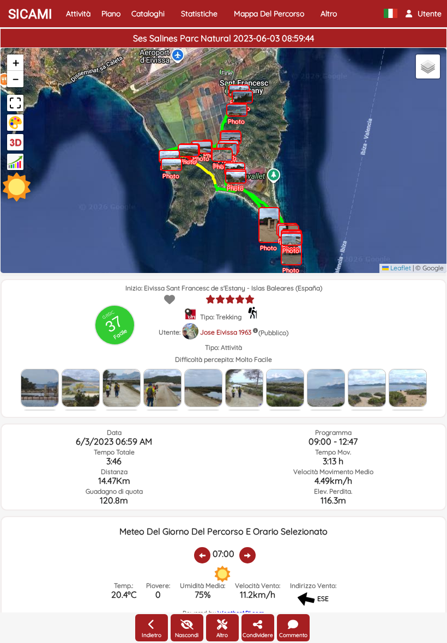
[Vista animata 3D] (15, 142)
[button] (424, 13)
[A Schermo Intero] (15, 103)
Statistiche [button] (199, 14)
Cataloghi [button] (148, 14)
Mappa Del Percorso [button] (269, 14)
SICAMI (30, 14)
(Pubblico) (273, 333)
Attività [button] (78, 14)
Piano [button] (110, 14)
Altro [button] (329, 14)
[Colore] (15, 122)
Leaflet (400, 268)
